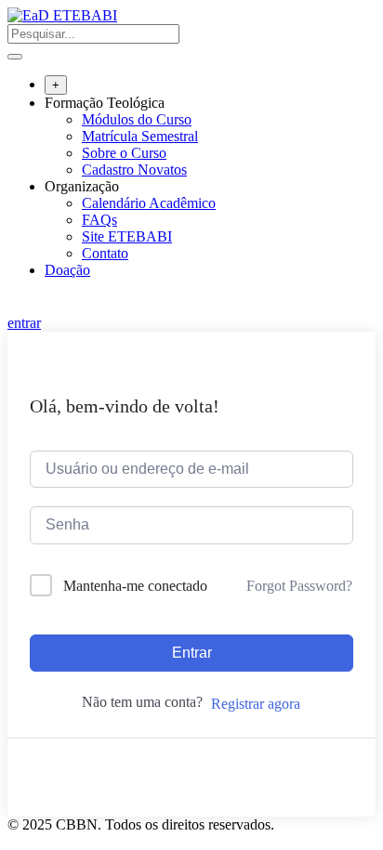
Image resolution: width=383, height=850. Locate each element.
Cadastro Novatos (134, 169)
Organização (82, 186)
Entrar (192, 652)
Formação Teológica (105, 103)
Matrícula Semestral (140, 136)
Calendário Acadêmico (149, 203)
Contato (105, 253)
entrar (24, 323)
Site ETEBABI (127, 236)
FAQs (99, 220)
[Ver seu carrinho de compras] (17, 306)
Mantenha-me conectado (135, 586)
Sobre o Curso (124, 153)
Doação (67, 270)
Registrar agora (255, 704)
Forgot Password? (299, 586)
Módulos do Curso (137, 119)
